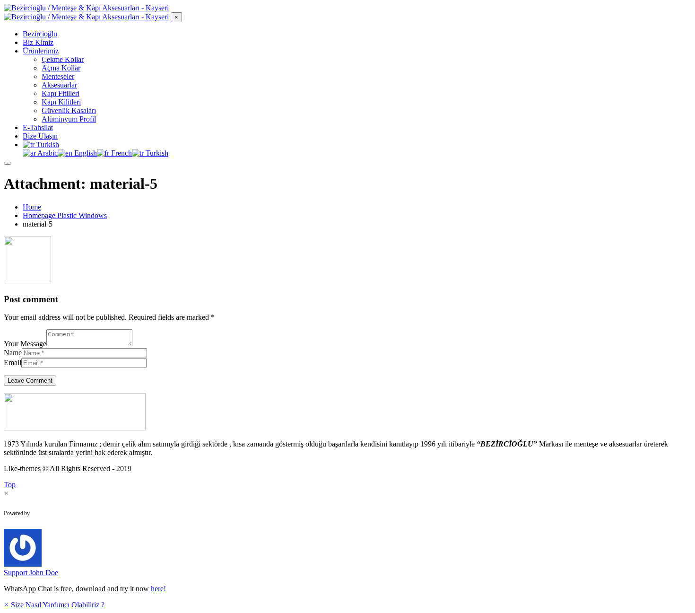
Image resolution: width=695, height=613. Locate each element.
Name (13, 353)
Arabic (47, 153)
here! (158, 589)
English (84, 153)
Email (12, 363)
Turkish (47, 144)
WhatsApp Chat (69, 513)
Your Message (25, 344)
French (120, 153)
